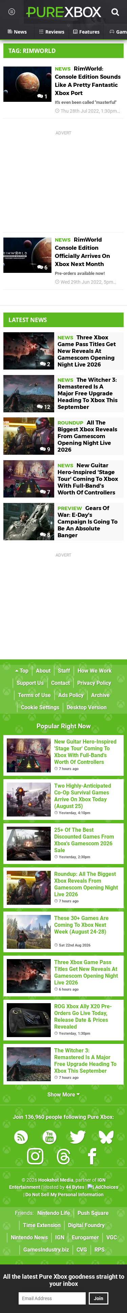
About (43, 671)
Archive (100, 695)
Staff (64, 671)
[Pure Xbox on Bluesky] (106, 1138)
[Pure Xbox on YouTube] (49, 1138)
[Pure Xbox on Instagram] (35, 1157)
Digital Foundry (86, 1225)
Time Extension (42, 1225)
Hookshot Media (55, 1180)
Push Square (93, 1213)
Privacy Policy (94, 683)
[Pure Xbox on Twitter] (77, 1138)
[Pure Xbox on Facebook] (92, 1157)
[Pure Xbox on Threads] (63, 1157)
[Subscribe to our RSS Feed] (21, 1138)
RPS (99, 1249)
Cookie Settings (40, 707)
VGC (111, 1237)
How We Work (95, 671)
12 (46, 407)
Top (23, 671)
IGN (59, 1237)
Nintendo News (29, 1237)
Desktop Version (87, 707)
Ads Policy (71, 695)
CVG (82, 1249)
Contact (60, 683)
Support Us (30, 683)
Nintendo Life (53, 1213)
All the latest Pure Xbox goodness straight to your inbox (63, 1280)
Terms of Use (34, 695)
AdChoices (106, 1187)
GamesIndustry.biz (46, 1249)
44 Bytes (75, 1187)
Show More (62, 1094)
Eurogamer (85, 1237)
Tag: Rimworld (32, 51)
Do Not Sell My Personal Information (64, 1195)
